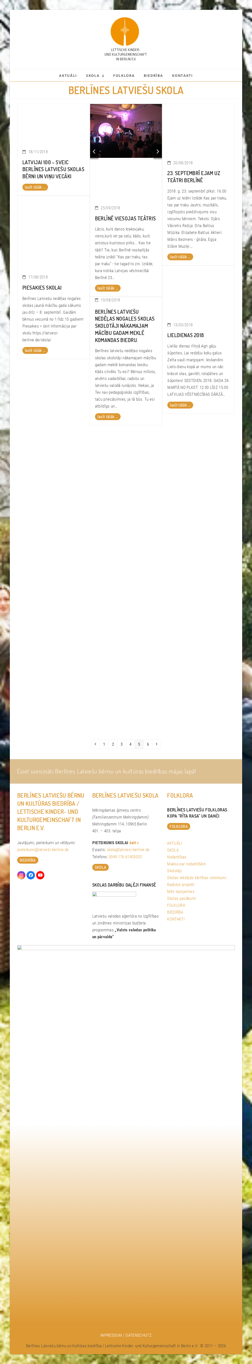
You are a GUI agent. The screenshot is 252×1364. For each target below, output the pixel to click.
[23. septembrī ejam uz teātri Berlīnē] (198, 129)
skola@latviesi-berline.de (128, 849)
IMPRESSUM (111, 1335)
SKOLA (173, 850)
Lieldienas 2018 (185, 335)
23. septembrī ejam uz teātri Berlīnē (193, 176)
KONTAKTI (176, 919)
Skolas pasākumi (181, 898)
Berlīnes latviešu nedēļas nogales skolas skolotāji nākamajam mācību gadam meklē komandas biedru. (125, 325)
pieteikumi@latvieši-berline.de (43, 849)
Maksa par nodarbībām (186, 863)
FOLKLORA (176, 905)
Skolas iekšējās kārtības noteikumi (196, 877)
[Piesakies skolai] (53, 232)
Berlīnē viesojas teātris (125, 218)
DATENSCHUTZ (139, 1335)
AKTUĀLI (174, 843)
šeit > (134, 842)
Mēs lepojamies (180, 891)
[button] (94, 152)
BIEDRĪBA (175, 912)
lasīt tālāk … (35, 187)
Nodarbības (176, 857)
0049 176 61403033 (125, 856)
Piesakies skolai (42, 287)
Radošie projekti (180, 884)
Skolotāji (174, 870)
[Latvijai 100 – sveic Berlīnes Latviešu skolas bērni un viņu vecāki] (53, 123)
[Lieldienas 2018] (198, 290)
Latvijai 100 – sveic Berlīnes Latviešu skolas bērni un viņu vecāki (53, 169)
